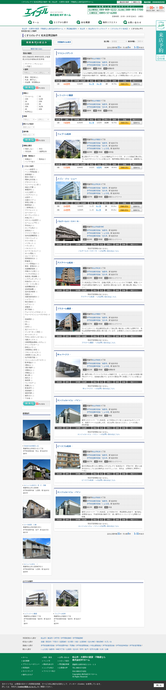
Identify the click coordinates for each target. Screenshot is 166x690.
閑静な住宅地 (31, 179)
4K (26, 109)
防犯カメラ (30, 347)
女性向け (29, 230)
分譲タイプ (30, 200)
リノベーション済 (33, 185)
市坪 (81, 649)
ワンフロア (30, 383)
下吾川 (55, 642)
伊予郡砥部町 (78, 638)
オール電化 (30, 253)
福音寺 (104, 62)
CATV (28, 327)
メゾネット (30, 243)
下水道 (28, 398)
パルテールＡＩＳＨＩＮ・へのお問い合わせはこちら (98, 251)
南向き (28, 378)
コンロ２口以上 (32, 274)
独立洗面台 (30, 302)
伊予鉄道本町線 (122, 645)
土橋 (106, 649)
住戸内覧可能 (31, 357)
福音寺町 (100, 227)
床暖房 (28, 307)
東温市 (50, 638)
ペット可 (46, 661)
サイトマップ (28, 671)
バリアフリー (31, 195)
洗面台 (28, 294)
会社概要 (26, 661)
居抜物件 (29, 391)
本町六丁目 (60, 649)
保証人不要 (30, 187)
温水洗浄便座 (31, 292)
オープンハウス (32, 215)
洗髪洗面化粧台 (32, 297)
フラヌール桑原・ (65, 309)
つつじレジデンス (65, 53)
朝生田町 (99, 642)
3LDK (41, 107)
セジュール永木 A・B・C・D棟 (35, 485)
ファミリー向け (32, 233)
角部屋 (28, 380)
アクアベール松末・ (66, 263)
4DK (40, 109)
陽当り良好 (30, 177)
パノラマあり (30, 162)
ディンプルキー (32, 345)
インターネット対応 (33, 332)
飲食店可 (29, 388)
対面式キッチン (32, 281)
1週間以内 (43, 151)
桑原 (99, 59)
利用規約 (26, 668)
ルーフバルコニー (33, 251)
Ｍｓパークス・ (64, 354)
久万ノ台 (108, 642)
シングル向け (48, 668)
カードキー (30, 213)
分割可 (28, 197)
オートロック (31, 335)
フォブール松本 (64, 134)
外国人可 (29, 218)
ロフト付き (30, 241)
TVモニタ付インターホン (35, 337)
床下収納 (29, 309)
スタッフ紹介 (64, 661)
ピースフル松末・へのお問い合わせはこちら (98, 480)
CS (27, 322)
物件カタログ (28, 675)
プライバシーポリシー (31, 664)
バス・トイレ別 (32, 284)
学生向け (29, 225)
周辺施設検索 (64, 664)
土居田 (68, 649)
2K (26, 101)
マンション (38, 64)
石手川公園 (94, 649)
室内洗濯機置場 (32, 236)
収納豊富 (29, 319)
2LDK (27, 104)
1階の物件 (30, 368)
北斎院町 (62, 642)
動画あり (42, 159)
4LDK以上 (29, 112)
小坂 (76, 642)
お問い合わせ (64, 657)
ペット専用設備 (32, 172)
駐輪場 (28, 261)
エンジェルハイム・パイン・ (70, 400)
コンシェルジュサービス (35, 360)
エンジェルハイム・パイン (69, 492)
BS (27, 324)
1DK (26, 99)
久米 (101, 649)
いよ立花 (105, 148)
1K (40, 96)
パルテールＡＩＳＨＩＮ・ (69, 221)
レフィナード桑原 (65, 95)
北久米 (104, 65)
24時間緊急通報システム (35, 342)
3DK (26, 107)
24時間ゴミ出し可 (33, 355)
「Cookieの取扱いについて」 (26, 687)
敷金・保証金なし (32, 77)
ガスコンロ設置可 (33, 220)
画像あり (28, 159)
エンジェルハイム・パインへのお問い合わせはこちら (98, 526)
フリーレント (31, 210)
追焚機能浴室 (31, 287)
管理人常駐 (30, 202)
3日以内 (28, 151)
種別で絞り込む (37, 49)
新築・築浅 (47, 657)
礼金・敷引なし (31, 80)
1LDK (41, 99)
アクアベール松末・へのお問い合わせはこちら (98, 297)
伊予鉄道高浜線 (108, 645)
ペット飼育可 (31, 169)
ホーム (25, 657)
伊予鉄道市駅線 (135, 645)
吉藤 (42, 642)
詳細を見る (125, 84)
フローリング (31, 238)
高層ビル (29, 385)
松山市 (94, 59)
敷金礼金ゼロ (48, 664)
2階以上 (29, 365)
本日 (40, 149)
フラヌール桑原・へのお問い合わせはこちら (98, 343)
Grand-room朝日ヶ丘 (31, 446)
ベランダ (29, 246)
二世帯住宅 (30, 208)
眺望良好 (29, 205)
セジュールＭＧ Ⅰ (31, 564)
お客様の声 (63, 668)
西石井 (48, 642)
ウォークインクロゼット (35, 312)
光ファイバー (31, 329)
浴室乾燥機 (30, 289)
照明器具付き (31, 258)
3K (40, 104)
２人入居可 (30, 192)
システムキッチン (33, 279)
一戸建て (28, 66)
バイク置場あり (32, 264)
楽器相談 (29, 174)
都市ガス (29, 396)
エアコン (29, 304)
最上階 (28, 375)
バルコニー (30, 248)
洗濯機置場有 (31, 269)
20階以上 (29, 373)
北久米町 (91, 642)
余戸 (86, 649)
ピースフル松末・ (65, 446)
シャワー (29, 299)
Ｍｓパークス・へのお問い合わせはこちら (99, 388)
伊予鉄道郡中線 (62, 645)
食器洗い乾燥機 (32, 276)
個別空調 (29, 393)
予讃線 (72, 645)
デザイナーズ (31, 182)
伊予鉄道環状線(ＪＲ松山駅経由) (88, 645)
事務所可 (29, 190)
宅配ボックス (31, 340)
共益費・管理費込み (32, 82)
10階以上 (29, 370)
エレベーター (31, 256)
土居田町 (83, 642)
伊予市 (56, 638)
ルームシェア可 (32, 223)
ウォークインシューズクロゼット (36, 316)
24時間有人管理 (32, 350)
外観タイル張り (32, 271)
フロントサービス (33, 352)
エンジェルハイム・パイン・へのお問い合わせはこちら (99, 434)
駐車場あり (30, 362)
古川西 (70, 642)
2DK (40, 101)
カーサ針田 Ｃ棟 (30, 525)
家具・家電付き (32, 266)
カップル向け (31, 228)
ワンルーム (29, 96)
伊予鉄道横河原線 (94, 62)
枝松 (99, 360)
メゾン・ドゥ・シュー (67, 179)
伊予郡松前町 (66, 638)
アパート (28, 64)
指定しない (29, 149)
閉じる (158, 685)
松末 (99, 184)
